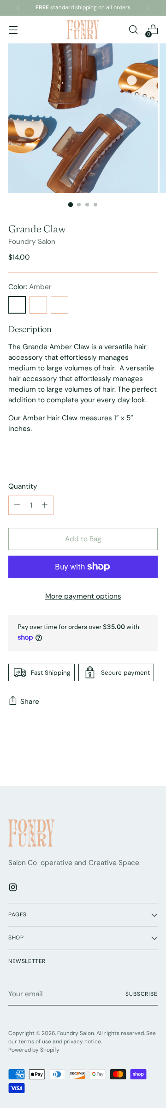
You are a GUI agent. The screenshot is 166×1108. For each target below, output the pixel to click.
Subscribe (141, 994)
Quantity (22, 486)
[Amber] (17, 305)
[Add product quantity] (17, 505)
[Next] (148, 8)
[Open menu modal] (13, 29)
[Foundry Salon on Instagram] (13, 889)
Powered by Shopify (33, 1050)
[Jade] (38, 305)
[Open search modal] (133, 29)
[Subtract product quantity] (44, 505)
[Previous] (18, 8)
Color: (30, 286)
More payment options (83, 596)
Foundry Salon (31, 241)
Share (29, 701)
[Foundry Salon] (83, 29)
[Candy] (59, 305)
